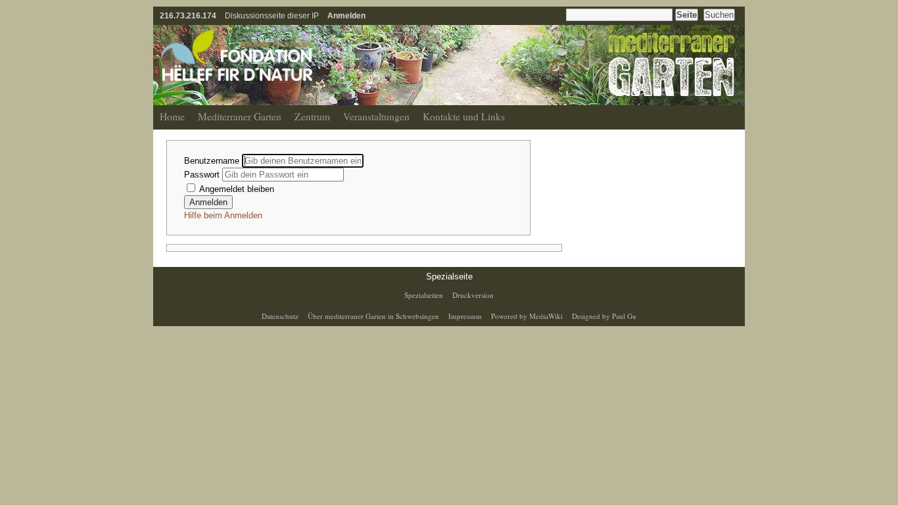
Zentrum (312, 116)
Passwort (203, 175)
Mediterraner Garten (239, 116)
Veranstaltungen (376, 116)
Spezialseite (449, 276)
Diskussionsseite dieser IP (272, 15)
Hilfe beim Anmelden (223, 215)
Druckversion (473, 295)
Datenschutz (280, 316)
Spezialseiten (423, 295)
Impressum (465, 316)
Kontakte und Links (464, 116)
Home (172, 116)
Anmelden (346, 15)
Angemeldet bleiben (235, 189)
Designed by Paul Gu (604, 316)
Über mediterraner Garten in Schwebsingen (373, 316)
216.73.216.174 (188, 15)
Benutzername (213, 161)
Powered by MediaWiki (527, 316)
